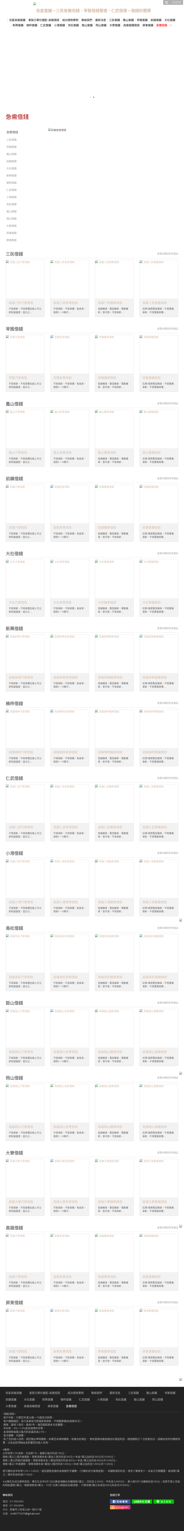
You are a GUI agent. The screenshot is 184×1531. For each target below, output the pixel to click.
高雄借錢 (11, 233)
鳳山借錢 (11, 154)
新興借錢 (11, 175)
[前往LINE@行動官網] (142, 1501)
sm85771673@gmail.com (25, 1513)
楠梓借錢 (11, 182)
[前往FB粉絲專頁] (120, 1501)
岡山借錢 (11, 218)
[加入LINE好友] (163, 1501)
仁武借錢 (11, 190)
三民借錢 (11, 139)
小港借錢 (11, 197)
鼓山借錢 (11, 211)
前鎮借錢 (11, 161)
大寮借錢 (11, 225)
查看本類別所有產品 (167, 253)
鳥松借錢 (11, 204)
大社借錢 (11, 168)
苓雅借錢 (11, 146)
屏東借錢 (11, 240)
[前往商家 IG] (120, 1507)
